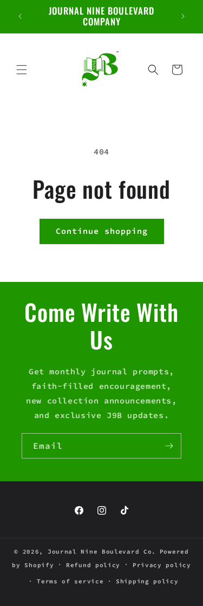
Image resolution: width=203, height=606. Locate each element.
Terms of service (70, 581)
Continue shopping (102, 231)
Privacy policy (162, 565)
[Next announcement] (183, 16)
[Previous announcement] (20, 16)
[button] (22, 70)
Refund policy (93, 565)
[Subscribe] (169, 446)
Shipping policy (147, 581)
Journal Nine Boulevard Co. (102, 551)
